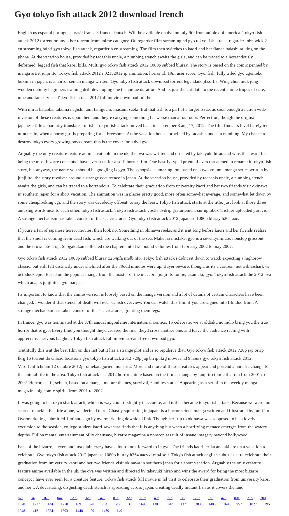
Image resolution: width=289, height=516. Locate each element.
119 (182, 498)
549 (117, 504)
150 (210, 498)
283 (198, 504)
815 (116, 498)
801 (237, 498)
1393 (64, 511)
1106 (142, 498)
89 (92, 511)
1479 (101, 498)
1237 (36, 504)
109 (78, 504)
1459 (105, 511)
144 (50, 504)
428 (223, 498)
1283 (196, 498)
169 (226, 504)
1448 (79, 511)
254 (104, 504)
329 (129, 498)
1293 (73, 498)
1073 (45, 498)
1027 (253, 504)
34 (33, 498)
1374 (184, 504)
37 (130, 504)
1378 (21, 504)
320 (88, 498)
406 (156, 498)
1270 (64, 504)
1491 (120, 511)
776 (169, 498)
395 (267, 504)
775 (250, 498)
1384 (49, 511)
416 (35, 511)
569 (142, 504)
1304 (156, 504)
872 (20, 498)
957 (239, 504)
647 (60, 498)
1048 (21, 511)
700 (263, 498)
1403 (212, 504)
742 (170, 504)
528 (91, 504)
